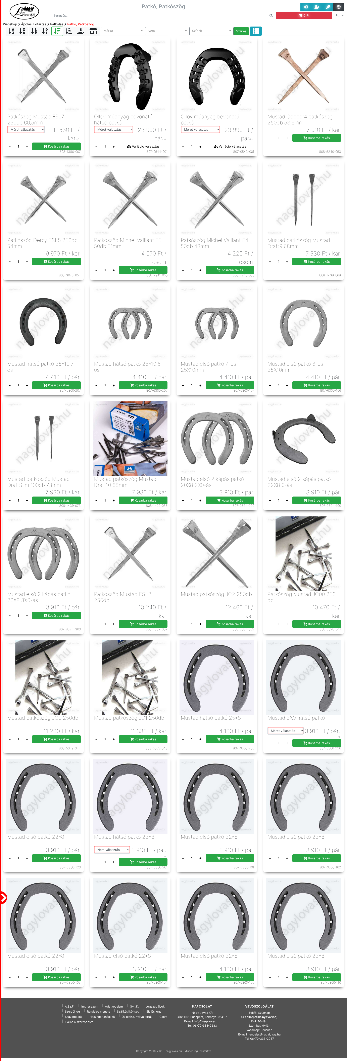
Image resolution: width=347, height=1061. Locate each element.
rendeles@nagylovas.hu (264, 1034)
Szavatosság (74, 1016)
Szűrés (241, 31)
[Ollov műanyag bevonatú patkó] (217, 76)
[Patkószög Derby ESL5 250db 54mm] (43, 199)
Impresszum (89, 1006)
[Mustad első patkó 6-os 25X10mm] (303, 323)
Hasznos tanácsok (102, 1016)
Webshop (10, 24)
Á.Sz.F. (69, 1006)
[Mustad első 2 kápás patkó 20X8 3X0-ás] (43, 553)
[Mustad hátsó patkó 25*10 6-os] (130, 323)
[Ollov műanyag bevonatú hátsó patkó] (130, 76)
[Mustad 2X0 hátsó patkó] (303, 677)
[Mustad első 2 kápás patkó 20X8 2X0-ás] (217, 438)
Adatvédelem (114, 1006)
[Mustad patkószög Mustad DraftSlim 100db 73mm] (43, 438)
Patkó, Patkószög (80, 24)
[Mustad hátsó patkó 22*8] (130, 796)
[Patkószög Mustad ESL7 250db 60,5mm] (43, 76)
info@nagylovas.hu (207, 1021)
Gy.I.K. (134, 1006)
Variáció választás (145, 146)
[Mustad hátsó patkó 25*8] (217, 677)
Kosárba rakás (58, 146)
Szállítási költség (128, 1011)
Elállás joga (153, 1011)
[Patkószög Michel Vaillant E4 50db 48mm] (217, 199)
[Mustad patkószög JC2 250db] (217, 553)
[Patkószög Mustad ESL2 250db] (130, 553)
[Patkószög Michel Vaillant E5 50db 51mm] (130, 199)
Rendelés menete (98, 1011)
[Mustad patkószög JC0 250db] (43, 677)
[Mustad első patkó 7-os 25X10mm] (217, 323)
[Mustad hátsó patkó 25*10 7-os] (43, 323)
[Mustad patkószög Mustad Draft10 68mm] (130, 438)
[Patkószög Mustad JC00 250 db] (303, 553)
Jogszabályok (155, 1006)
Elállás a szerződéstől (79, 1022)
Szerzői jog (72, 1011)
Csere (163, 1016)
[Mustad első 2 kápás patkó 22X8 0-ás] (303, 438)
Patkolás (56, 24)
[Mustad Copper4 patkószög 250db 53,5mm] (303, 76)
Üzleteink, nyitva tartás (137, 1016)
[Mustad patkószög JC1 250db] (130, 677)
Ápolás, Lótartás (33, 24)
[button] (123, 31)
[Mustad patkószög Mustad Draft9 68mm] (303, 199)
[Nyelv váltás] (338, 7)
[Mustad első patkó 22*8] (43, 796)
